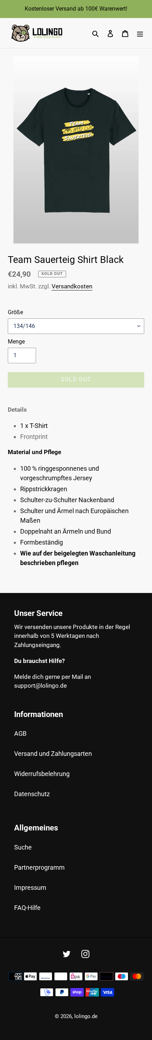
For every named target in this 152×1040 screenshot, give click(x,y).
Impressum (30, 887)
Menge (16, 341)
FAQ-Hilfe (27, 907)
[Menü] (140, 33)
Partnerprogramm (39, 867)
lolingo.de (86, 1016)
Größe (15, 312)
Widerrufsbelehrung (42, 773)
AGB (20, 733)
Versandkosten (72, 286)
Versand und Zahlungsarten (53, 753)
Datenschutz (32, 794)
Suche (23, 847)
